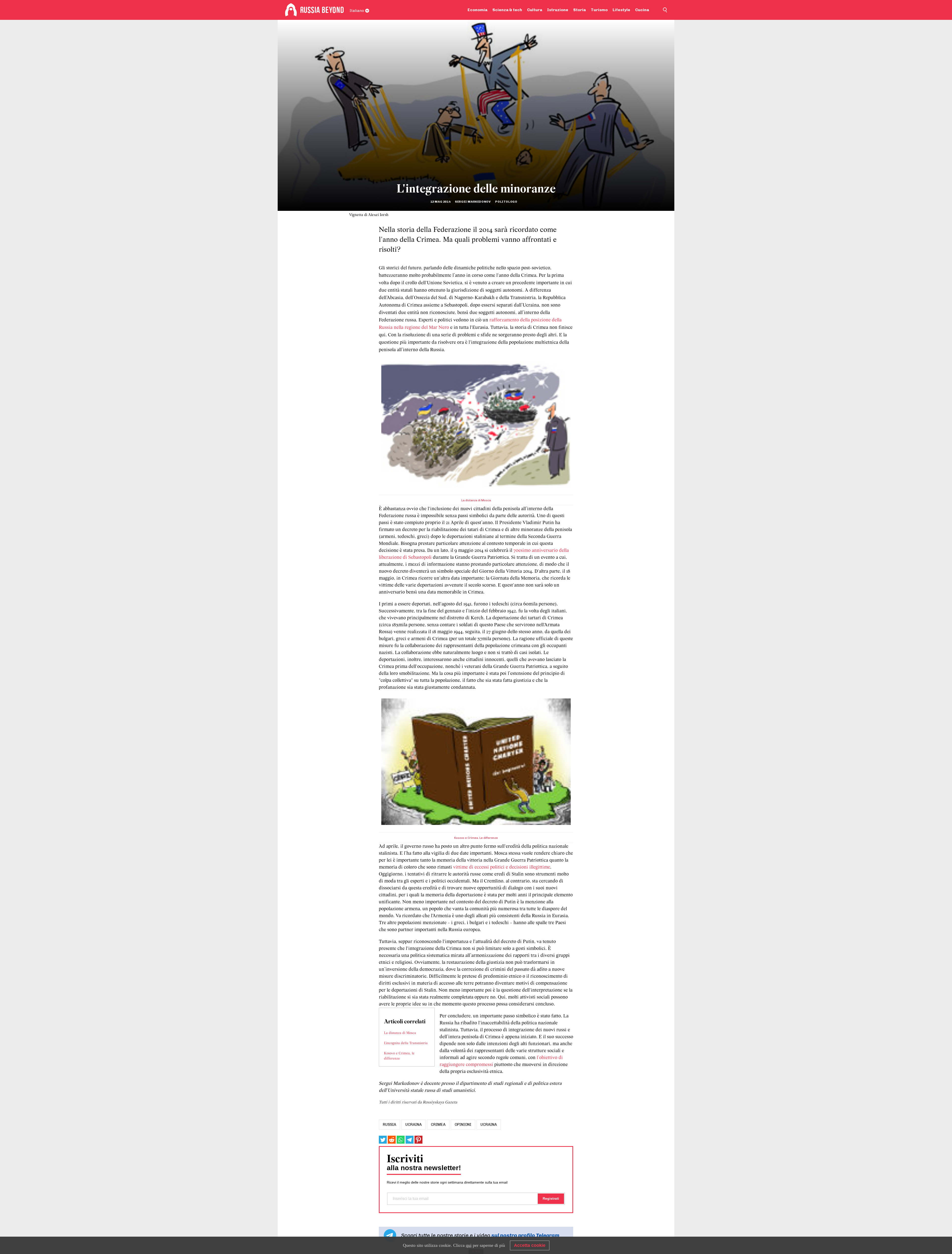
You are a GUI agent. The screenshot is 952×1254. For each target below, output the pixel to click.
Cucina (642, 9)
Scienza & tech (507, 9)
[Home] (291, 10)
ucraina (413, 1124)
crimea (438, 1124)
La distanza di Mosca (476, 500)
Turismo (599, 9)
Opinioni (463, 1124)
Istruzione (557, 9)
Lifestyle (621, 9)
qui (469, 1245)
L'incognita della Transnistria (406, 1043)
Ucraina (488, 1124)
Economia (477, 9)
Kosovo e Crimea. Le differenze (476, 838)
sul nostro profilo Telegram (525, 1235)
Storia (579, 9)
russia (389, 1124)
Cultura (534, 9)
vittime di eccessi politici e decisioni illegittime (501, 867)
